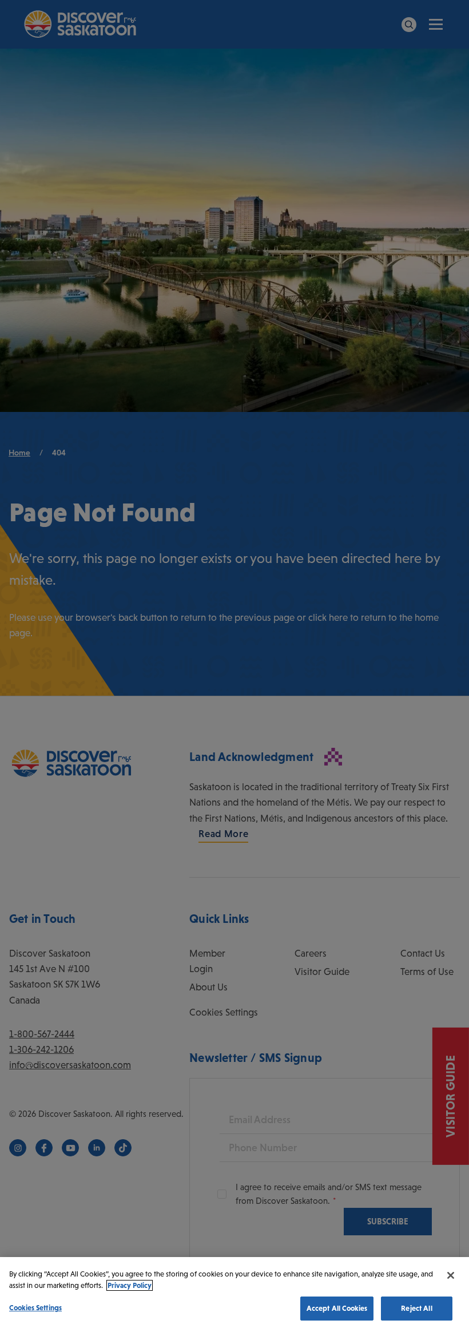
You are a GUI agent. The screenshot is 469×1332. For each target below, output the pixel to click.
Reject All (416, 1308)
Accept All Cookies (337, 1308)
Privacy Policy (130, 1285)
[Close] (450, 1275)
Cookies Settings (35, 1307)
